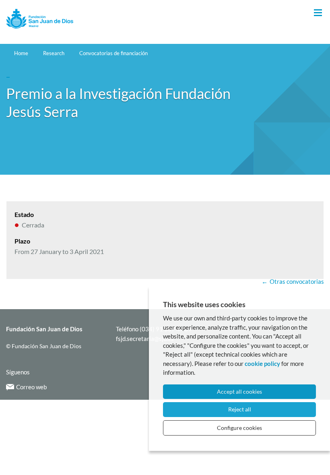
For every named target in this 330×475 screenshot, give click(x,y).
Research (53, 53)
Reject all (239, 409)
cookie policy (262, 363)
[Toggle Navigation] (318, 13)
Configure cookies (239, 427)
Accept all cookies (239, 391)
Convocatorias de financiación (113, 53)
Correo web (31, 386)
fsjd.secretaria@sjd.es (145, 338)
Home (21, 53)
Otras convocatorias (297, 281)
